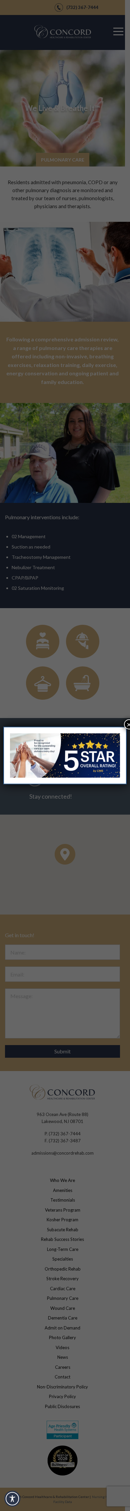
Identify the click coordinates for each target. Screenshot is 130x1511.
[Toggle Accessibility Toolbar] (12, 1498)
